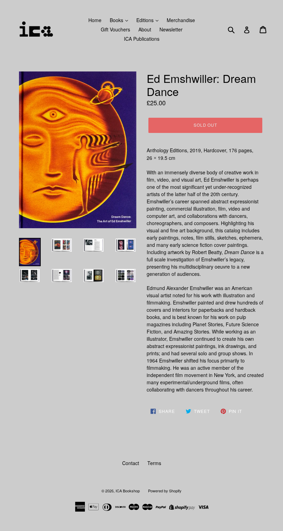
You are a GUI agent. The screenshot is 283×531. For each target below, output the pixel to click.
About (144, 29)
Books (117, 20)
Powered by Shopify (165, 490)
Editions (145, 20)
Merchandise (181, 20)
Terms (154, 463)
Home (94, 20)
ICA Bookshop (128, 490)
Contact (130, 463)
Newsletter (171, 29)
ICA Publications (141, 38)
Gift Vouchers (115, 29)
